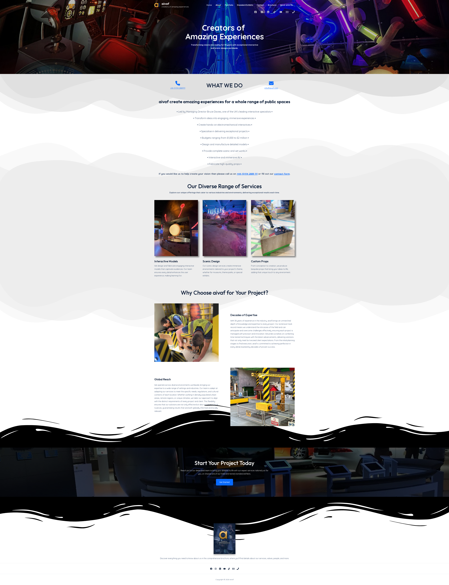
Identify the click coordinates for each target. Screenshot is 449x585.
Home (209, 5)
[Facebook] (255, 12)
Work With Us (286, 5)
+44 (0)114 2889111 (177, 88)
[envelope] (271, 83)
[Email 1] (287, 12)
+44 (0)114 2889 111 (247, 173)
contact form (282, 173)
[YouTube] (281, 12)
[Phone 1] (293, 12)
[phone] (178, 83)
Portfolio (229, 5)
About (218, 5)
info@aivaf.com (271, 88)
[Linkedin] (268, 12)
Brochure (272, 5)
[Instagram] (262, 12)
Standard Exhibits (245, 5)
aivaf (165, 4)
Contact (260, 5)
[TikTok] (274, 12)
